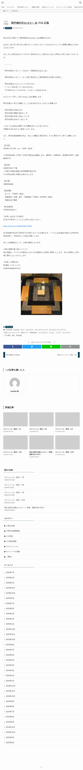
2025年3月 (10, 614)
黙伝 (13, 335)
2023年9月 (10, 701)
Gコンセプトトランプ (41, 330)
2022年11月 (10, 727)
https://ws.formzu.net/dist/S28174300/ (17, 226)
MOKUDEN (33, 332)
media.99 (14, 391)
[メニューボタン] (2, 2)
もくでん (51, 332)
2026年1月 (10, 583)
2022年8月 (10, 742)
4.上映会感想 (11, 541)
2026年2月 (10, 578)
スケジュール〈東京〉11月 (14, 501)
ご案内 (9, 557)
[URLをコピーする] (70, 347)
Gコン (22, 330)
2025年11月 (10, 588)
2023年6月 (10, 717)
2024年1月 (10, 681)
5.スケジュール (12, 546)
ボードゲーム (66, 332)
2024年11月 (10, 634)
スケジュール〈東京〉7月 (14, 478)
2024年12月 (10, 629)
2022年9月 (10, 737)
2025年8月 (10, 598)
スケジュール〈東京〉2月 (14, 486)
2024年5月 (10, 660)
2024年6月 (10, 655)
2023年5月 (10, 722)
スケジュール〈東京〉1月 (14, 494)
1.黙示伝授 (8, 28)
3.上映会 (9, 536)
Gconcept (16, 330)
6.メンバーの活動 (13, 551)
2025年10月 (10, 593)
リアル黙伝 (7, 335)
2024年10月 (10, 639)
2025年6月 (10, 608)
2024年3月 (10, 670)
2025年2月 (10, 619)
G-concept (9, 330)
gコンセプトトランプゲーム (57, 330)
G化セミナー (24, 332)
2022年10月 (10, 732)
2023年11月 (10, 691)
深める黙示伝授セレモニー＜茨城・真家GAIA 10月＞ (24, 509)
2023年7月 (10, 712)
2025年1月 (10, 624)
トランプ (58, 332)
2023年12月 (10, 686)
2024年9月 (10, 645)
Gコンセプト (30, 330)
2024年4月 (10, 665)
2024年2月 (10, 675)
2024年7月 (10, 650)
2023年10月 (10, 696)
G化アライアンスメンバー (11, 332)
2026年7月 (10, 572)
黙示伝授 (19, 335)
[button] (12, 347)
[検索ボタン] (80, 2)
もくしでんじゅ (42, 332)
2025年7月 (10, 603)
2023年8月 (10, 706)
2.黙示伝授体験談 (13, 531)
